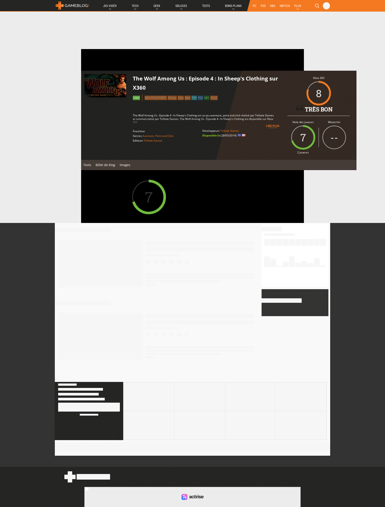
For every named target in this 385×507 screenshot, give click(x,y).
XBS (272, 6)
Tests (206, 6)
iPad (180, 98)
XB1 (206, 98)
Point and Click (164, 136)
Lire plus (272, 126)
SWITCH (285, 6)
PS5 (263, 6)
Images (125, 165)
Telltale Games (153, 140)
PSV (194, 98)
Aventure (148, 136)
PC (254, 6)
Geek (157, 6)
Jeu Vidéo (110, 6)
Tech (135, 6)
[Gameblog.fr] (72, 5)
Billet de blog (105, 165)
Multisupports (155, 98)
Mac (187, 98)
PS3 (200, 98)
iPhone (172, 98)
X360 (136, 98)
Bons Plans (233, 6)
